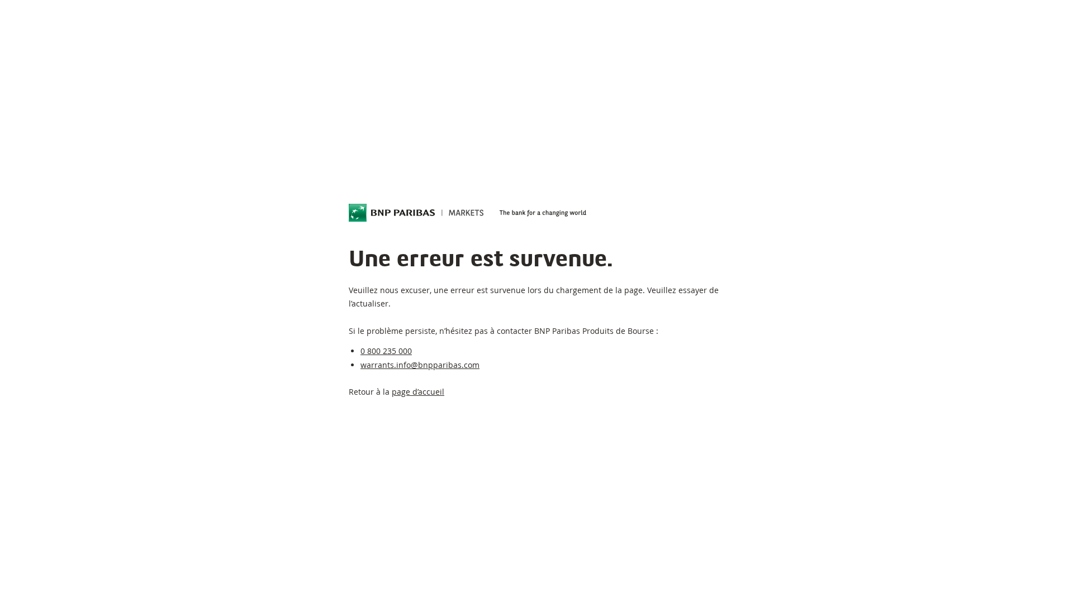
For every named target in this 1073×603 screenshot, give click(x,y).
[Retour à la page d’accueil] (416, 213)
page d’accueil (418, 391)
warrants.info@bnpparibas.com (419, 365)
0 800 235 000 (386, 351)
